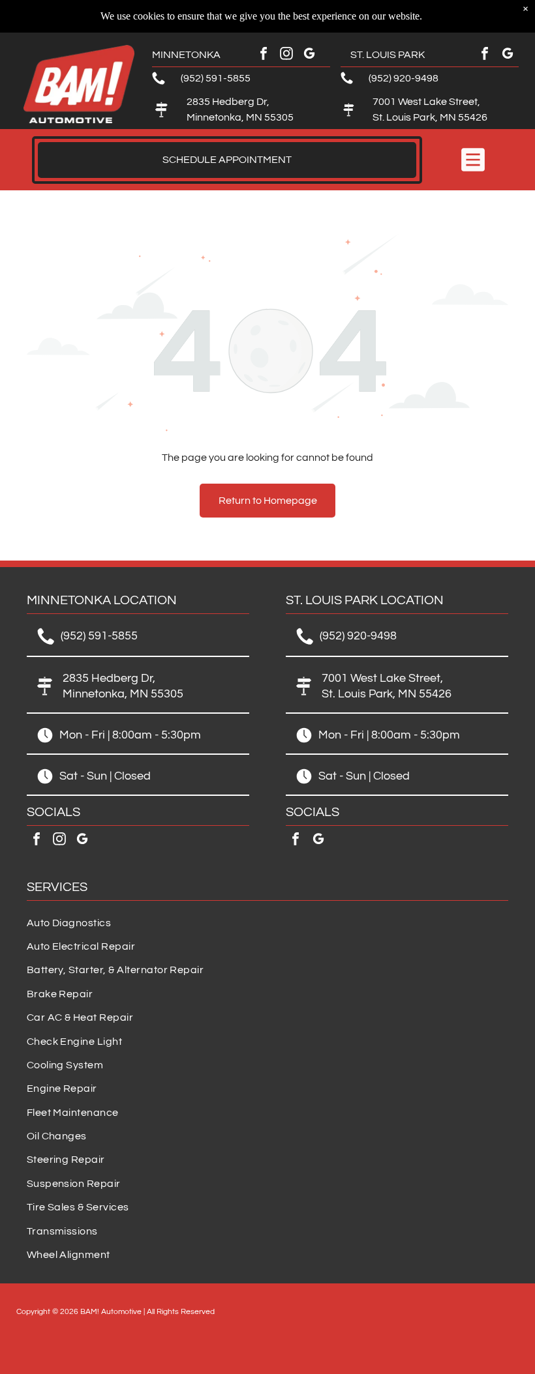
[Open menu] (473, 159)
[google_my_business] (309, 55)
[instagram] (286, 55)
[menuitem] (268, 923)
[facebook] (263, 55)
